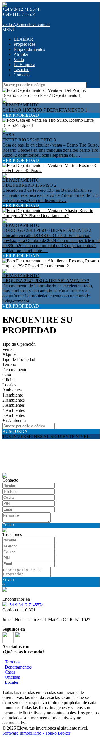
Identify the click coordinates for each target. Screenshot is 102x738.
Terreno (9, 364)
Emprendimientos (29, 49)
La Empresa (24, 64)
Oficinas (12, 677)
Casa (6, 374)
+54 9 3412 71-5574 (25, 604)
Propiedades (24, 44)
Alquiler (21, 54)
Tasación (21, 69)
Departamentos (18, 667)
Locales (9, 384)
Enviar (8, 525)
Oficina (9, 379)
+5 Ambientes (14, 420)
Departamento (14, 369)
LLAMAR (23, 39)
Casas (10, 672)
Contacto (22, 74)
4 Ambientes (13, 410)
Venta (19, 59)
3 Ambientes (13, 405)
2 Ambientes (13, 400)
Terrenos (12, 661)
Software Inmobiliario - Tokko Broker (36, 733)
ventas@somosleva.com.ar (26, 24)
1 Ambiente (12, 395)
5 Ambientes (13, 415)
